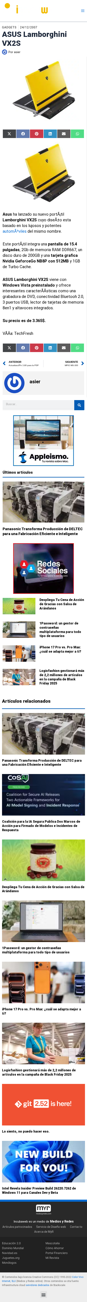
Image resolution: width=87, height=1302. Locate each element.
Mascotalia (53, 1243)
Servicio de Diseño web (51, 1226)
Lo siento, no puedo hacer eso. (26, 1131)
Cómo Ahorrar (55, 1248)
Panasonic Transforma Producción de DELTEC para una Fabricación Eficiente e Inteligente (42, 763)
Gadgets (9, 27)
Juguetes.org (11, 1257)
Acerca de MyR (44, 1231)
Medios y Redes (62, 1221)
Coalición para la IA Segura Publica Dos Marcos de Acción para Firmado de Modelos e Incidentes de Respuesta (41, 826)
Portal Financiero (57, 1253)
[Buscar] (79, 405)
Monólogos (9, 1262)
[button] (43, 1294)
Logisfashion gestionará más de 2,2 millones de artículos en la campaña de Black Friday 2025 (61, 677)
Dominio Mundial (13, 1248)
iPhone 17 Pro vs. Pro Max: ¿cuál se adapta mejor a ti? (60, 649)
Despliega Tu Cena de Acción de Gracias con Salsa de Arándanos (61, 604)
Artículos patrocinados (17, 1226)
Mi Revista (52, 1257)
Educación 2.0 (11, 1243)
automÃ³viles (15, 231)
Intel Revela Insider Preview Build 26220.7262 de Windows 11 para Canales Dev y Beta (39, 1190)
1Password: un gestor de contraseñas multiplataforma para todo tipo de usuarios (60, 629)
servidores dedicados (37, 1285)
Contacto (76, 1226)
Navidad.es (9, 1253)
